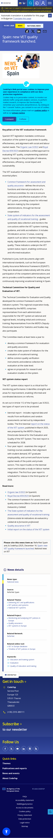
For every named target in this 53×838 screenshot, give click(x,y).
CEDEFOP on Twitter (11, 748)
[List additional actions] (25, 3)
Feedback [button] (50, 812)
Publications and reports (14, 768)
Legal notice (25, 822)
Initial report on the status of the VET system (28, 529)
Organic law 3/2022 (16, 492)
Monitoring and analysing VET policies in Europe (24, 619)
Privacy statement (25, 815)
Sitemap (24, 826)
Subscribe (10, 723)
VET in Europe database (17, 646)
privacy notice (18, 113)
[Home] (6, 3)
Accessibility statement (25, 800)
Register (43, 3)
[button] (27, 31)
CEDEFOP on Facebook (5, 748)
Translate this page (22, 18)
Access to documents (24, 807)
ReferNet (10, 636)
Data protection (24, 819)
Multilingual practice (25, 804)
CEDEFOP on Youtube (17, 748)
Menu (50, 3)
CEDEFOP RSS (36, 748)
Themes (6, 763)
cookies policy (40, 110)
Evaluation (14, 663)
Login (37, 3)
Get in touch (12, 681)
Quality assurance (15, 623)
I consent (9, 119)
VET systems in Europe (17, 626)
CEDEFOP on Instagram (29, 748)
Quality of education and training (23, 666)
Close (50, 15)
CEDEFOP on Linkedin (23, 748)
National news (13, 582)
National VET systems (17, 607)
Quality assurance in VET (19, 525)
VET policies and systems (18, 605)
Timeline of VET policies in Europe (21, 649)
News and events (10, 773)
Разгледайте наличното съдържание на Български (30, 11)
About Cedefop (10, 778)
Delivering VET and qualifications (21, 602)
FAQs (25, 796)
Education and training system (22, 659)
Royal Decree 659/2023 (18, 496)
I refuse (22, 119)
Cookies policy (24, 811)
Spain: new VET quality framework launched (25, 547)
